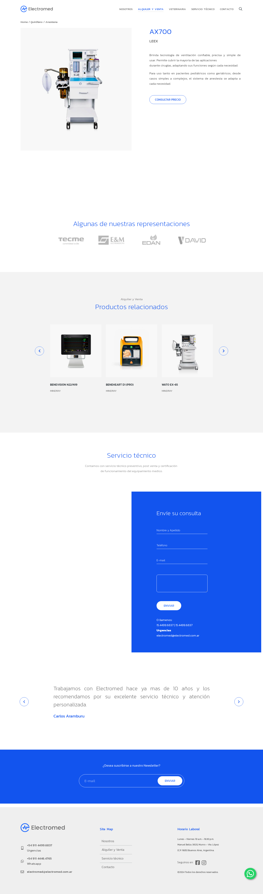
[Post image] (75, 350)
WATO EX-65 (170, 384)
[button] (39, 350)
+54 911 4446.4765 (39, 858)
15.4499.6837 (165, 625)
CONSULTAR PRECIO (168, 99)
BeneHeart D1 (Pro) (119, 384)
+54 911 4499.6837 (39, 845)
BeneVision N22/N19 (63, 384)
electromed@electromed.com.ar (178, 635)
